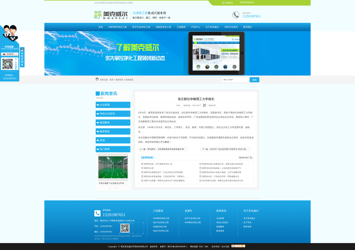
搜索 (254, 80)
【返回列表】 (243, 157)
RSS (201, 246)
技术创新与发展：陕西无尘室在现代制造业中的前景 (224, 180)
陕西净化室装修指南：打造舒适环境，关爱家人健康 (166, 176)
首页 (100, 27)
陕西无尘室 (149, 168)
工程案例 (181, 27)
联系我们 (247, 27)
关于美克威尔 (212, 27)
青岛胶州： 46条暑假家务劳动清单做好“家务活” (167, 149)
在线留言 (229, 3)
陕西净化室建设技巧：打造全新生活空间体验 (163, 172)
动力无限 (225, 246)
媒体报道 (129, 80)
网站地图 (194, 246)
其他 (102, 140)
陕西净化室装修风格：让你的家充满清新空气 (221, 168)
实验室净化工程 (163, 27)
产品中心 (195, 27)
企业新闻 (105, 104)
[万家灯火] (238, 246)
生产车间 (247, 222)
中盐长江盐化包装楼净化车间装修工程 (113, 183)
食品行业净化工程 (161, 231)
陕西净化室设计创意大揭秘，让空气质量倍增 (221, 172)
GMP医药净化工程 (117, 27)
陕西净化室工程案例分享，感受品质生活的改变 (222, 164)
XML (207, 246)
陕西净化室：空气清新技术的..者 (158, 164)
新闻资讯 (119, 80)
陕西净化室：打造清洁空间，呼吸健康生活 (220, 176)
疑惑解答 (105, 122)
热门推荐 (105, 149)
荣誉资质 (247, 226)
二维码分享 (211, 105)
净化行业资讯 (231, 27)
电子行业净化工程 (141, 27)
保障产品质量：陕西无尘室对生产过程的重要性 (164, 180)
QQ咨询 (10, 54)
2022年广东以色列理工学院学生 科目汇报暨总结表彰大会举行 (236, 149)
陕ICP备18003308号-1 (177, 246)
